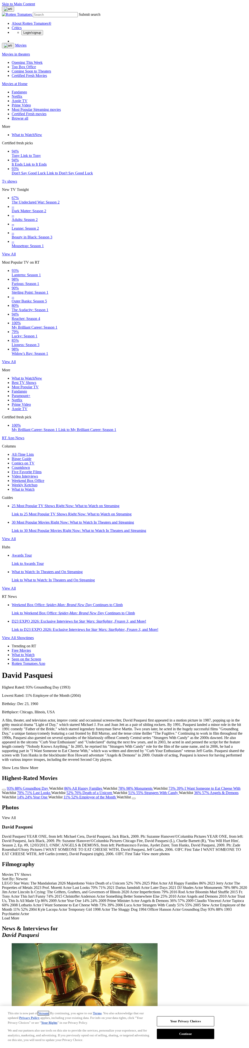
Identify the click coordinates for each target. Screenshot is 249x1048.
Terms (97, 1013)
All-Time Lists (23, 454)
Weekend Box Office (28, 481)
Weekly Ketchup (24, 485)
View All (9, 254)
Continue (185, 1034)
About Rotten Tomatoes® (31, 23)
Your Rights (49, 1022)
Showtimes (25, 638)
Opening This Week (27, 62)
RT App (8, 438)
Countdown (21, 467)
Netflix (17, 96)
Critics (17, 28)
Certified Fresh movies (29, 114)
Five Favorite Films (27, 472)
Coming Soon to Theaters (31, 71)
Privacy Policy (29, 1018)
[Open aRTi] (8, 9)
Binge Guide (21, 459)
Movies (21, 45)
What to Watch (27, 135)
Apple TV (19, 101)
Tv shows (9, 181)
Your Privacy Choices (185, 1021)
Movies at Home (14, 84)
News (19, 438)
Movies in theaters (16, 54)
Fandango (19, 92)
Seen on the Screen (26, 659)
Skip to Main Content (18, 4)
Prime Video (21, 105)
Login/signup (32, 32)
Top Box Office (24, 67)
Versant (43, 1013)
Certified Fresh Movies (29, 75)
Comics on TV (23, 463)
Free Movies (21, 650)
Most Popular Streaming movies (36, 109)
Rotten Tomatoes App (28, 663)
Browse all (20, 118)
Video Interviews (25, 476)
